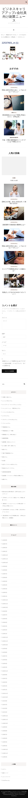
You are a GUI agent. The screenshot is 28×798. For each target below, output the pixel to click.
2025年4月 (4, 585)
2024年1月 (4, 633)
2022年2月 (4, 686)
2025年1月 (4, 596)
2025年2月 (4, 592)
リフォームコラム (6, 423)
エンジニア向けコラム (7, 400)
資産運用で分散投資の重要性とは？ (14, 225)
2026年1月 (4, 551)
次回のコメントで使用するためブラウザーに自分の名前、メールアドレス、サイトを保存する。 (13, 363)
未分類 (14, 177)
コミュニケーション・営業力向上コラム (11, 408)
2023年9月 (4, 648)
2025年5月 (4, 581)
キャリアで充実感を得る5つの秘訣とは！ (14, 270)
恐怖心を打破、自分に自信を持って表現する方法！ (14, 202)
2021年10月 (5, 697)
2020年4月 (4, 745)
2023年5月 (4, 663)
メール (4, 342)
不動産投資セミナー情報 (7, 430)
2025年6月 (4, 577)
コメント (4, 317)
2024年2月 (4, 629)
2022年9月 (4, 674)
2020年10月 (5, 723)
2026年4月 (4, 547)
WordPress (14, 795)
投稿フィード (5, 773)
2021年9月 (4, 701)
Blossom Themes (14, 794)
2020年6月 (4, 738)
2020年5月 (4, 742)
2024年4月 (4, 622)
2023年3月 (4, 667)
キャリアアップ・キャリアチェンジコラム (11, 404)
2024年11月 (5, 603)
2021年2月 (4, 712)
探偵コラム (14, 112)
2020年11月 (5, 719)
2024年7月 (4, 615)
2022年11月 (5, 671)
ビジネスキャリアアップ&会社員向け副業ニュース (14, 15)
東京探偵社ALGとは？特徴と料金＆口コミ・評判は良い (14, 116)
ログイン (4, 769)
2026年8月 (4, 540)
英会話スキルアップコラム (11, 34)
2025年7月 (4, 573)
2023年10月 (5, 644)
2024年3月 (4, 626)
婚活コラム (4, 449)
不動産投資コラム (6, 427)
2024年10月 (5, 607)
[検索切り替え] (26, 2)
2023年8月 (4, 652)
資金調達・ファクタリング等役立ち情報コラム (12, 475)
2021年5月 (4, 708)
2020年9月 (4, 727)
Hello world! (14, 180)
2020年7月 (4, 734)
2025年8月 (4, 570)
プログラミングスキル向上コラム (9, 419)
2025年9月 (4, 566)
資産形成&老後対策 (14, 137)
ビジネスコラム (14, 87)
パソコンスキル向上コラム (8, 412)
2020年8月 (4, 730)
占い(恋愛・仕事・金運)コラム (9, 445)
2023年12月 (5, 637)
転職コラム (4, 479)
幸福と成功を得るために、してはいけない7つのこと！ (14, 91)
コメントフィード (6, 776)
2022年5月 (4, 682)
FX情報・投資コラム (6, 397)
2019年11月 (5, 753)
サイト (4, 350)
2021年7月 (4, 704)
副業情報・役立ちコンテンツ (8, 442)
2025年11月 (5, 558)
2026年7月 (4, 544)
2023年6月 (4, 659)
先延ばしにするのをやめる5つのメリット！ (14, 293)
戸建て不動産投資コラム (7, 453)
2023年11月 (5, 641)
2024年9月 (4, 611)
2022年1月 (4, 689)
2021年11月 (5, 693)
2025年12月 (5, 555)
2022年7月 (4, 678)
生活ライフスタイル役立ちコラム (9, 464)
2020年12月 (5, 715)
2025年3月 (4, 588)
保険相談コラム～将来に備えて (9, 434)
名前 (3, 333)
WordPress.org (5, 780)
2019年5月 (4, 757)
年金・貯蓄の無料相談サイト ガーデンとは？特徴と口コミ (14, 141)
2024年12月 (5, 600)
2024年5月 (4, 618)
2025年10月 (5, 562)
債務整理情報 (5, 438)
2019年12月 (5, 749)
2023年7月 (4, 656)
